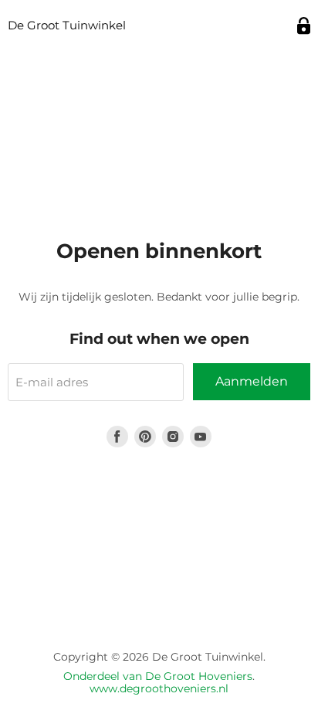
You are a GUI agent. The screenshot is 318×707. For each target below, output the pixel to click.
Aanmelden (251, 381)
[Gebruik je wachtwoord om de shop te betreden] (303, 26)
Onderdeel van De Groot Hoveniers (157, 676)
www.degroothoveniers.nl (159, 688)
